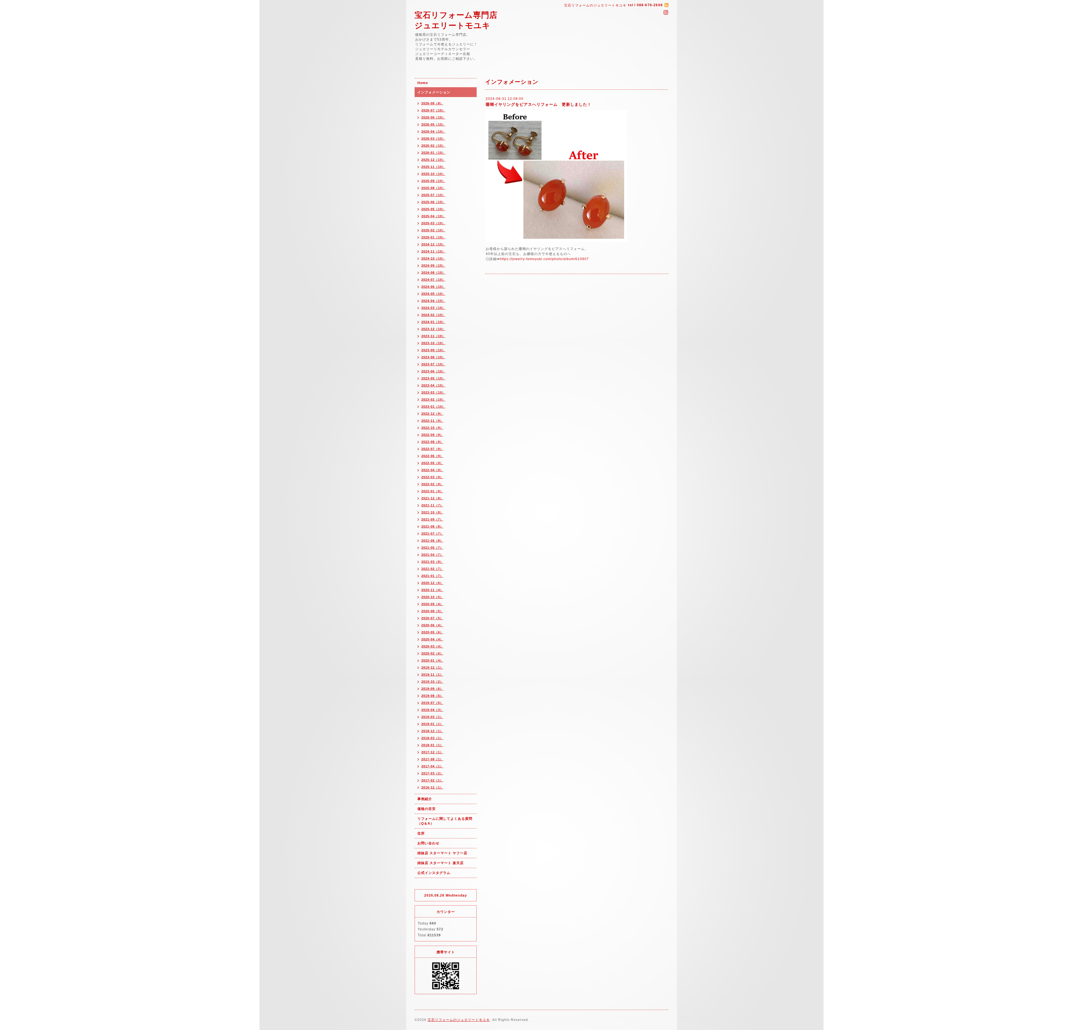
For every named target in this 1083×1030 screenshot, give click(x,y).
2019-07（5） (432, 702)
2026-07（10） (433, 110)
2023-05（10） (433, 378)
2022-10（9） (432, 427)
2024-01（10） (433, 322)
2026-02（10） (433, 145)
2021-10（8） (432, 512)
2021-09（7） (432, 519)
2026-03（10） (433, 138)
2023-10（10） (433, 343)
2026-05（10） (433, 124)
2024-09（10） (433, 265)
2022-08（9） (432, 441)
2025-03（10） (433, 223)
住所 (421, 833)
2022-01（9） (432, 491)
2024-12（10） (433, 244)
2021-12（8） (432, 498)
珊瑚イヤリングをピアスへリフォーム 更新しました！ (538, 104)
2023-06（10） (433, 371)
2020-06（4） (432, 625)
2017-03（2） (432, 773)
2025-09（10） (433, 181)
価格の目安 (426, 809)
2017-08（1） (432, 759)
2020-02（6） (432, 653)
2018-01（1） (432, 745)
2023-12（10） (433, 329)
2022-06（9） (432, 456)
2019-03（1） (432, 717)
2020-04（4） (432, 639)
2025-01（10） (433, 237)
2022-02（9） (432, 484)
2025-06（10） (433, 202)
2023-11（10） (433, 336)
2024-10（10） (433, 258)
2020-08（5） (432, 611)
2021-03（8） (432, 561)
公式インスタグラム (433, 873)
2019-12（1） (432, 667)
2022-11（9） (432, 420)
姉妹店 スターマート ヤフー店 (442, 853)
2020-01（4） (432, 660)
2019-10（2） (432, 681)
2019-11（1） (432, 674)
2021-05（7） (432, 547)
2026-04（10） (433, 131)
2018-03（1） (432, 738)
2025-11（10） (433, 166)
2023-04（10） (433, 385)
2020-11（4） (432, 590)
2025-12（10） (433, 159)
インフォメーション (433, 92)
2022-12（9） (432, 413)
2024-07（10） (433, 279)
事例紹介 (424, 799)
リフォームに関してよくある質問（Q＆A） (444, 821)
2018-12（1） (432, 731)
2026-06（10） (433, 117)
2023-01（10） (433, 406)
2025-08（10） (433, 188)
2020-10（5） (432, 597)
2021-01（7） (432, 575)
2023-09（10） (433, 350)
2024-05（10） (433, 293)
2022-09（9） (432, 434)
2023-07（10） (433, 364)
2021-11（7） (432, 505)
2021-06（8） (432, 540)
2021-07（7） (432, 533)
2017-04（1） (432, 766)
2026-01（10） (433, 152)
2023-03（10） (433, 392)
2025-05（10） (433, 209)
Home (422, 83)
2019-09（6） (432, 688)
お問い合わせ (428, 843)
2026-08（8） (432, 103)
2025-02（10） (433, 230)
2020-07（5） (432, 618)
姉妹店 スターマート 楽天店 (440, 863)
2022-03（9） (432, 477)
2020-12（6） (432, 583)
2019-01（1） (432, 724)
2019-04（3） (432, 709)
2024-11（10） (433, 251)
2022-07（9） (432, 449)
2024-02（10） (433, 315)
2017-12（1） (432, 752)
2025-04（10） (433, 216)
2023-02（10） (433, 399)
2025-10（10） (433, 173)
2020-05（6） (432, 632)
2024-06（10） (433, 286)
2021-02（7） (432, 568)
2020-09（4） (432, 604)
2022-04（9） (432, 470)
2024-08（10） (433, 272)
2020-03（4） (432, 646)
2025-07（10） (433, 195)
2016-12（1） (432, 787)
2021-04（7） (432, 554)
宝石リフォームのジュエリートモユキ (459, 1020)
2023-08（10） (433, 357)
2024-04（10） (433, 300)
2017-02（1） (432, 780)
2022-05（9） (432, 463)
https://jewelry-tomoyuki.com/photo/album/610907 (544, 259)
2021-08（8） (432, 526)
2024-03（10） (433, 307)
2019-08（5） (432, 695)
